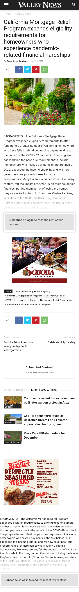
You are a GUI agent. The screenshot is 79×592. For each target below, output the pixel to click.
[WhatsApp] (44, 69)
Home (7, 13)
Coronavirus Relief (55, 295)
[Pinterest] (36, 69)
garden (22, 300)
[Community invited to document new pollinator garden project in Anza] (13, 402)
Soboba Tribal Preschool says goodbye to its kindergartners (18, 346)
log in (30, 220)
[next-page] (12, 451)
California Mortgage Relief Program (23, 295)
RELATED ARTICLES (16, 390)
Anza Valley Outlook (10, 406)
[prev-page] (6, 451)
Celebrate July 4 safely (61, 342)
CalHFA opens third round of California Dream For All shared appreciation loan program (45, 420)
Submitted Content (17, 61)
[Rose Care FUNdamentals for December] (13, 437)
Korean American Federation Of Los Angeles (27, 304)
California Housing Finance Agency (32, 291)
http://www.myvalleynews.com (39, 372)
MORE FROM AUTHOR (44, 390)
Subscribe (15, 220)
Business (9, 422)
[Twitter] (27, 69)
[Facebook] (19, 69)
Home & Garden (22, 13)
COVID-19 (10, 300)
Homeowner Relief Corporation (56, 300)
